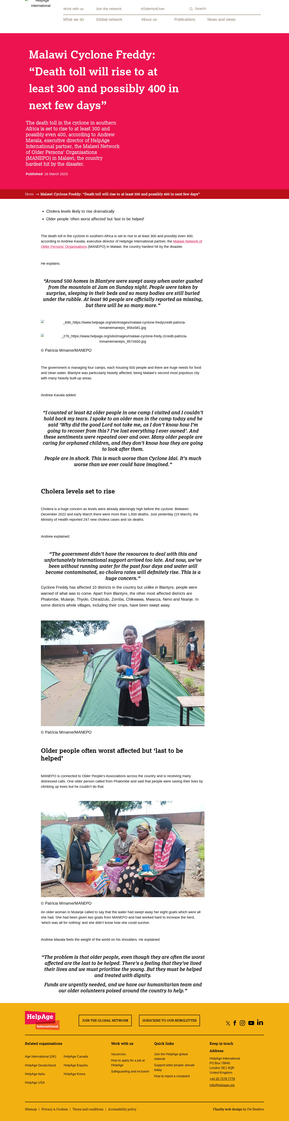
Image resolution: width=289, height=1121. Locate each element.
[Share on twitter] (228, 1023)
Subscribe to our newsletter (169, 1020)
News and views (221, 19)
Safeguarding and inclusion (130, 1071)
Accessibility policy (122, 1109)
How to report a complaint (172, 1076)
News (29, 194)
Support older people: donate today (174, 1067)
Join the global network (105, 1020)
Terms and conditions (88, 1109)
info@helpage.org (222, 1085)
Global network (109, 19)
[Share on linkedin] (260, 1023)
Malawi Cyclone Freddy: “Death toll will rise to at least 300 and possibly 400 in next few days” (120, 194)
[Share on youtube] (251, 1023)
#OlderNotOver (153, 9)
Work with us (73, 9)
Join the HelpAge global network (171, 1056)
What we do (73, 19)
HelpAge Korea (74, 1074)
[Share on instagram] (242, 1023)
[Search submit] (191, 9)
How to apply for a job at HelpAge (128, 1063)
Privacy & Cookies (54, 1109)
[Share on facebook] (234, 1023)
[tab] (32, 194)
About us (149, 19)
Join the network (108, 9)
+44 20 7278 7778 (222, 1079)
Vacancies (118, 1054)
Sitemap (31, 1109)
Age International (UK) (40, 1056)
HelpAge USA (35, 1082)
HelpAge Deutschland (40, 1065)
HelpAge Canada (76, 1056)
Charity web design (227, 1109)
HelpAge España (76, 1065)
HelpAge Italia (35, 1074)
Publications (184, 19)
